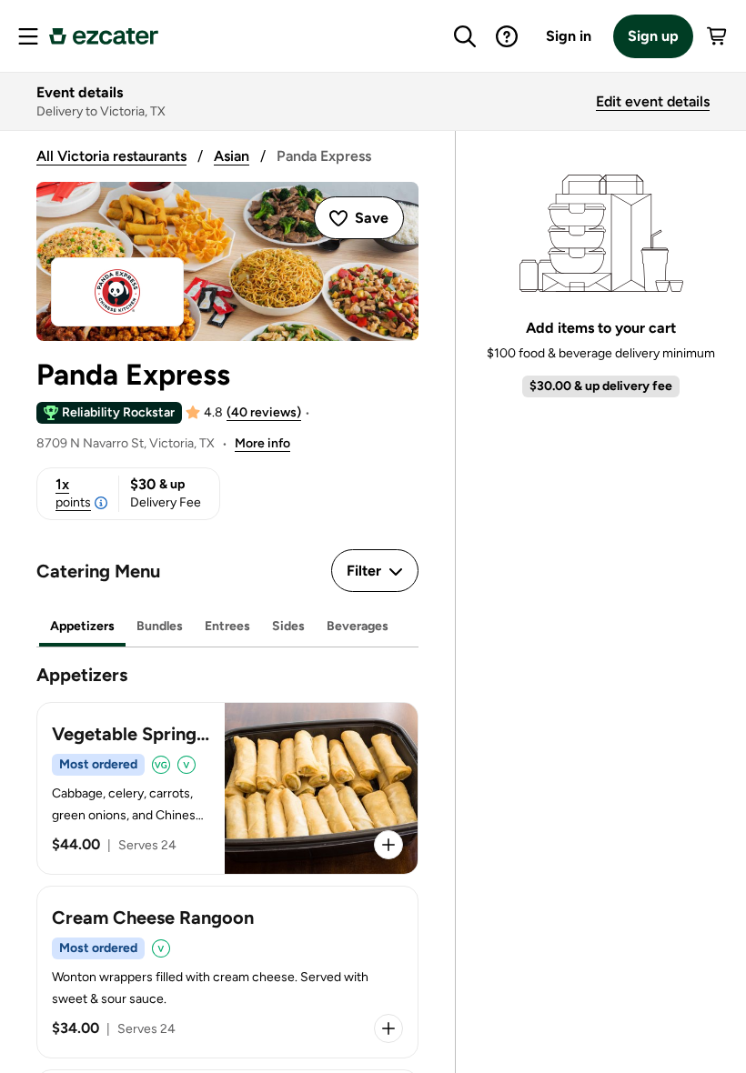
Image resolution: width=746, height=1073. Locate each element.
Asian (231, 156)
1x (73, 493)
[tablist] (227, 627)
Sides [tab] (288, 626)
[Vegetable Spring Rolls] (227, 788)
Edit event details (653, 101)
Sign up (653, 36)
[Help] (506, 36)
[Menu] (28, 36)
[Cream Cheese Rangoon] (227, 972)
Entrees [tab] (227, 626)
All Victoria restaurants (111, 156)
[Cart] (718, 36)
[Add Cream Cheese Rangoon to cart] (388, 1028)
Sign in (568, 36)
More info (262, 443)
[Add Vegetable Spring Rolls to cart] (388, 844)
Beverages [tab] (357, 626)
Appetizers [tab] (82, 626)
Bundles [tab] (159, 626)
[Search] (465, 36)
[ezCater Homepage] (103, 36)
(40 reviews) (264, 412)
